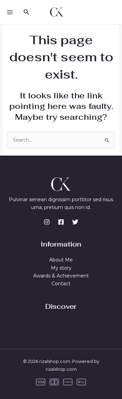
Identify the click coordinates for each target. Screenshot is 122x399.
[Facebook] (61, 222)
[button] (26, 12)
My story (61, 268)
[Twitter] (75, 222)
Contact (61, 284)
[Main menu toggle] (10, 12)
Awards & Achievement (61, 276)
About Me (61, 260)
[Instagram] (47, 222)
